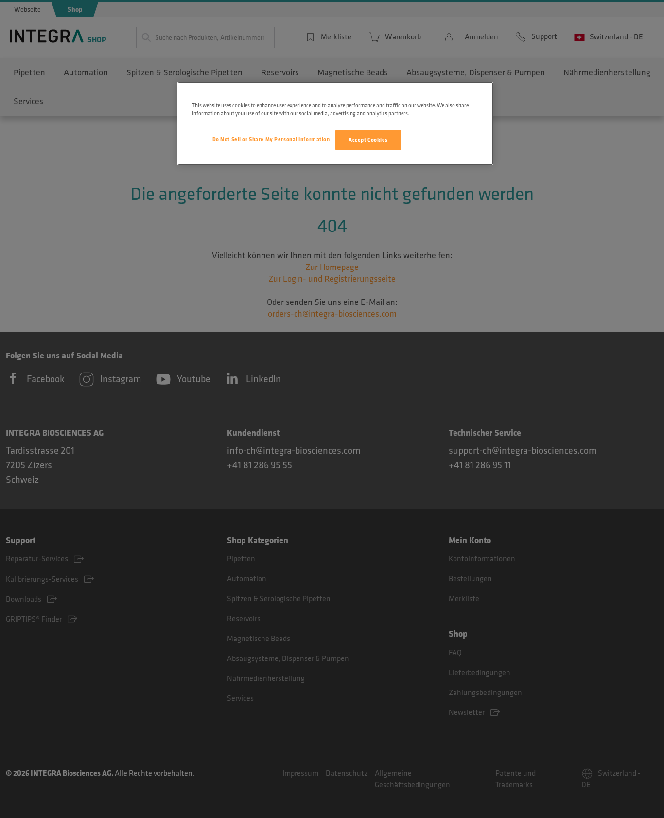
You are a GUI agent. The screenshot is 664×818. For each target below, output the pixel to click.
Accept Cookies (368, 140)
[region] (335, 123)
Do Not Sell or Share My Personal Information (271, 139)
